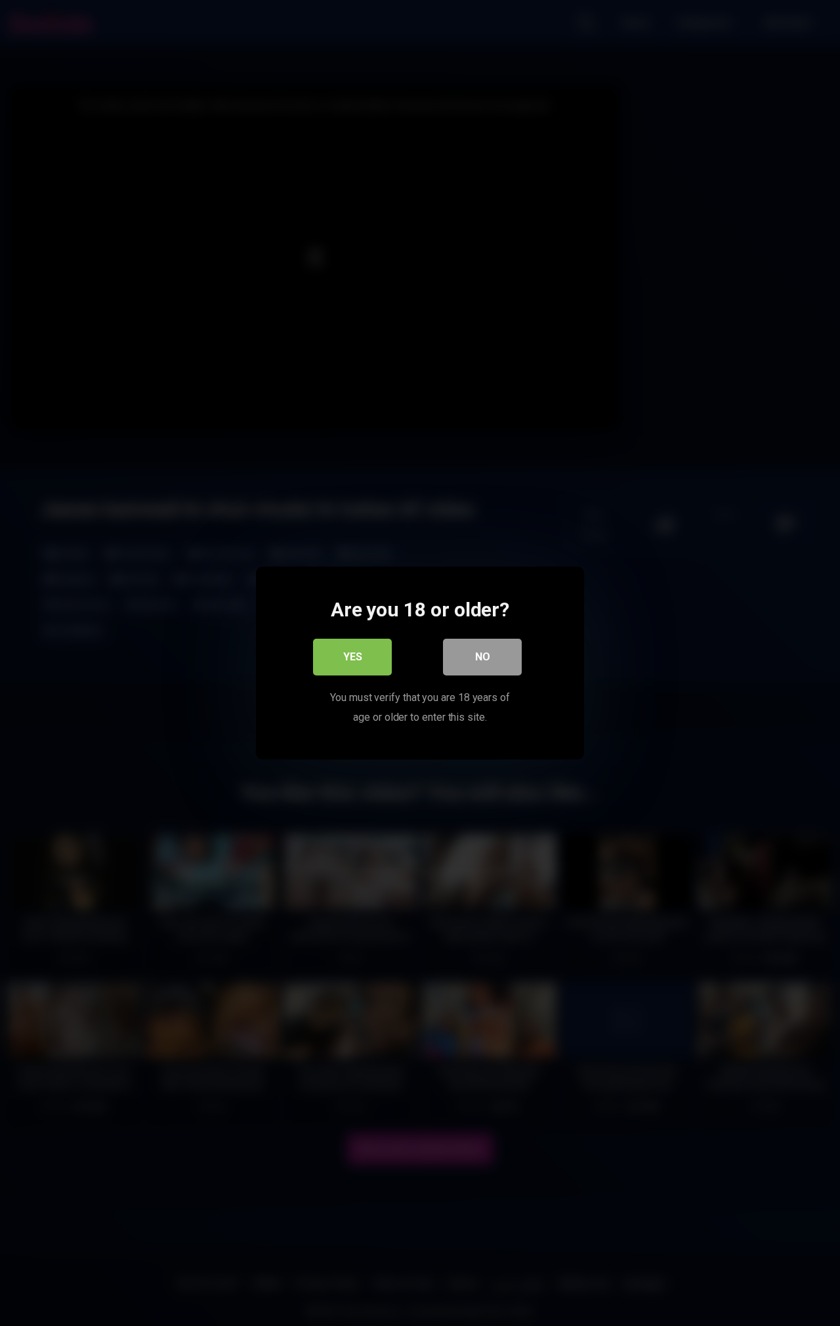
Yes (352, 657)
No (482, 657)
